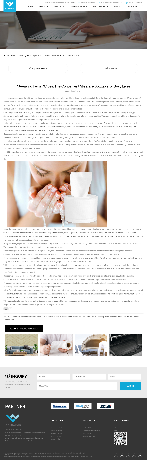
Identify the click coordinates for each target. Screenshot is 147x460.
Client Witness (56, 436)
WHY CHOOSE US (100, 6)
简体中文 (139, 2)
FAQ (115, 428)
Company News (38, 68)
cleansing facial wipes (105, 102)
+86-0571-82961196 (88, 2)
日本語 (131, 2)
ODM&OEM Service (78, 6)
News (117, 6)
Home (30, 6)
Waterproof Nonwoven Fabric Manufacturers (59, 2)
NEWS (116, 431)
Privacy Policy (56, 439)
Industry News (109, 68)
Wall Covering (87, 433)
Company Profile (57, 428)
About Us (43, 6)
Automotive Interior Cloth (91, 431)
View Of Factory (56, 431)
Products (59, 6)
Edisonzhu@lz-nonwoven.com (111, 2)
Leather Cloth (87, 428)
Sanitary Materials (88, 436)
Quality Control (56, 433)
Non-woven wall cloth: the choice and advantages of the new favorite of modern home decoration (44, 317)
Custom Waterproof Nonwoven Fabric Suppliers (21, 441)
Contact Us (131, 6)
